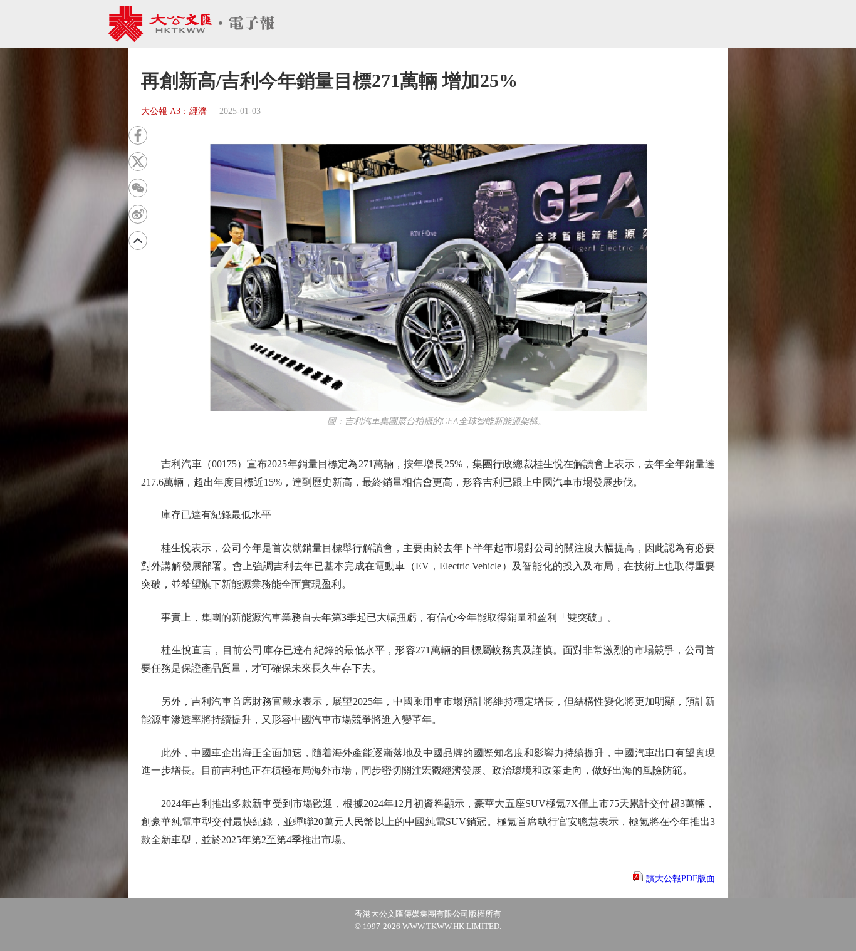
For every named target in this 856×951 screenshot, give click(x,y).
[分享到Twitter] (137, 161)
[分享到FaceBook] (137, 135)
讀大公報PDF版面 (680, 878)
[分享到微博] (137, 214)
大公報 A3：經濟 (174, 111)
